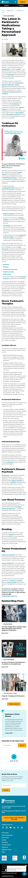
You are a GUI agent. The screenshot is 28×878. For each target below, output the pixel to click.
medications (10, 74)
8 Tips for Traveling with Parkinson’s (13, 696)
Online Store (5, 837)
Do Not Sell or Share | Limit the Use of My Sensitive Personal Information (12, 872)
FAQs (3, 852)
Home (3, 10)
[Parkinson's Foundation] (5, 2)
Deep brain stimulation (8, 554)
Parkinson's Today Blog (21, 10)
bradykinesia (5, 69)
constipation (10, 462)
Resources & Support (10, 10)
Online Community (7, 835)
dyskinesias (15, 103)
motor (13, 181)
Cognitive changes (8, 271)
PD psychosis (5, 475)
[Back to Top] (14, 756)
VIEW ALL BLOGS (14, 704)
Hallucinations (7, 274)
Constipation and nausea (10, 269)
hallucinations (20, 112)
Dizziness (5, 267)
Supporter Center (7, 849)
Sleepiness (6, 264)
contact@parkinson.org (7, 876)
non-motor (20, 181)
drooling (11, 534)
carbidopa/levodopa (8, 188)
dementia (13, 482)
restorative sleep (11, 582)
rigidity (18, 69)
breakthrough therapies (10, 177)
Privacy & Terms (6, 844)
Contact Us (5, 847)
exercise (13, 580)
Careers (4, 840)
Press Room (5, 832)
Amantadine (6, 225)
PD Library (5, 842)
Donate (22, 2)
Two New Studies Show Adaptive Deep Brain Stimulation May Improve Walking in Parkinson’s (14, 628)
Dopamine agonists (8, 213)
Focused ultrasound (7, 563)
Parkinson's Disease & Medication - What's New (12, 84)
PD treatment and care (13, 114)
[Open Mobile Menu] (15, 2)
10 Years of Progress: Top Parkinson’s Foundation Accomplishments (13, 663)
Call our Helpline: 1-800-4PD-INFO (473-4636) (14, 818)
